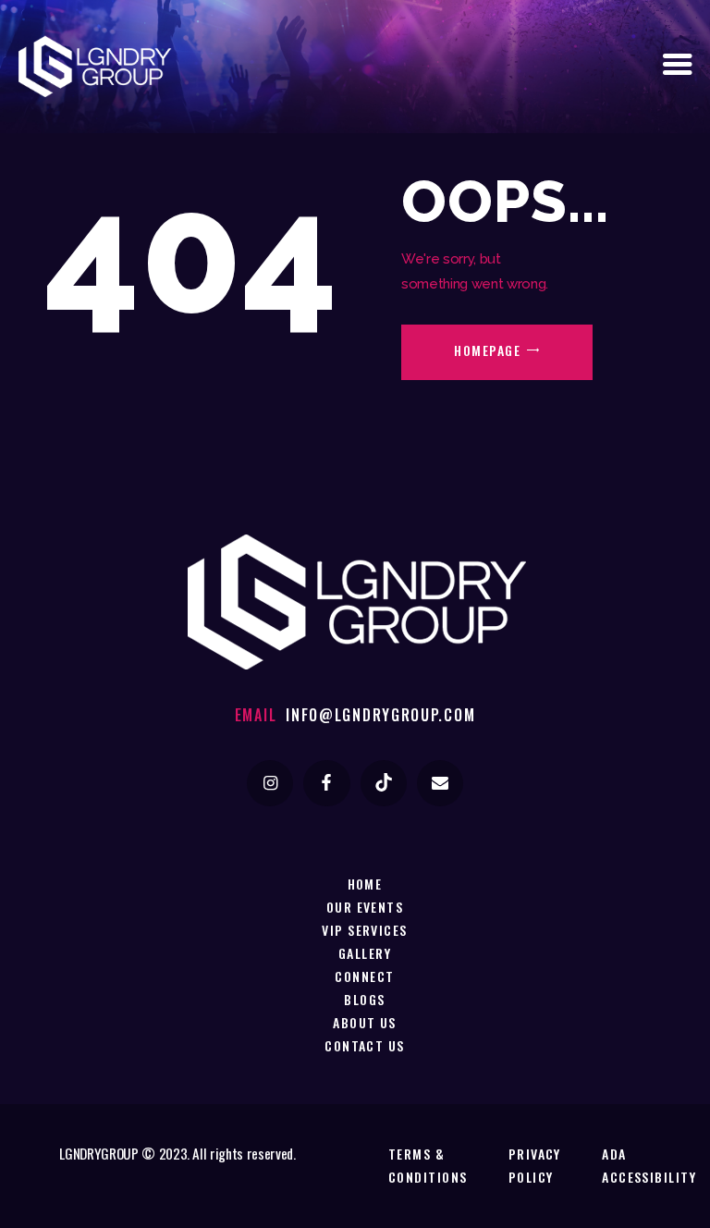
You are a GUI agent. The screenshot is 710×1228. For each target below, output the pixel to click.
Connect (364, 976)
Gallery (364, 953)
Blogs (364, 999)
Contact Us (364, 1045)
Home (365, 883)
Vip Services (364, 929)
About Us (365, 1022)
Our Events (365, 906)
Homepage (487, 350)
